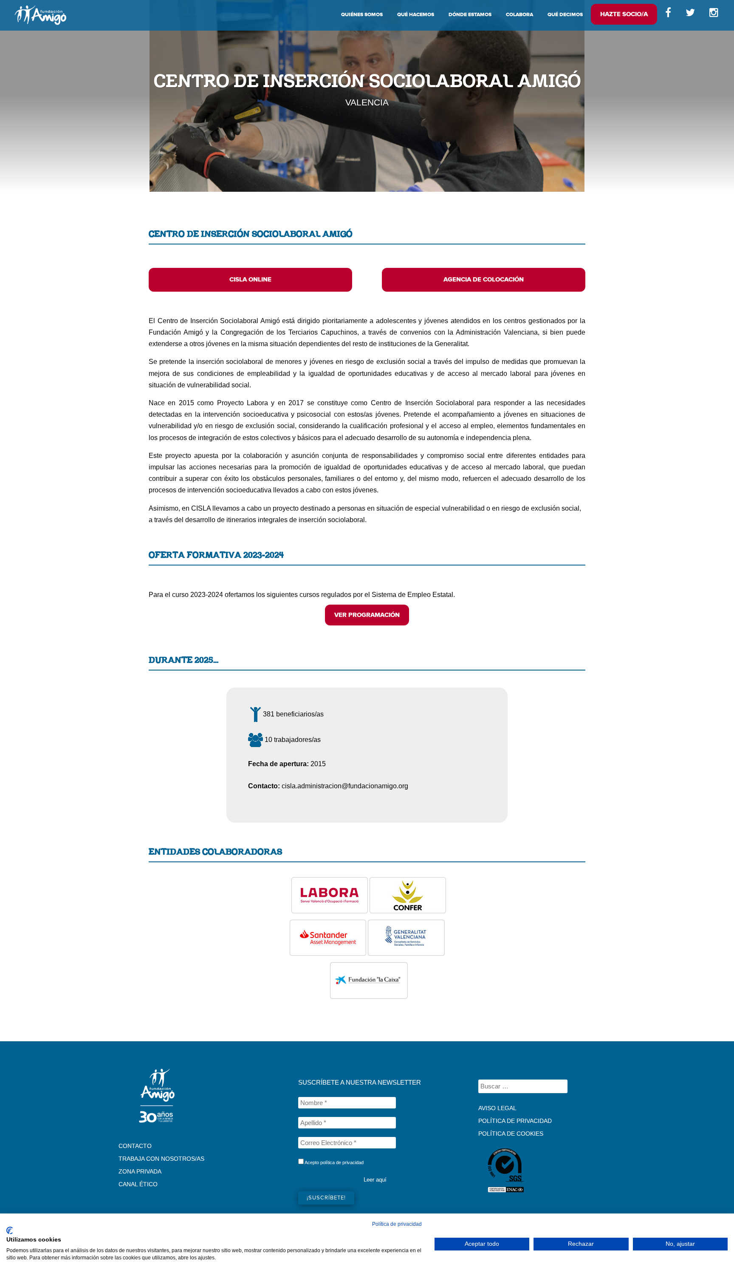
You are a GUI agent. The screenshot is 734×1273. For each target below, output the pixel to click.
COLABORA (519, 14)
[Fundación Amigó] (40, 15)
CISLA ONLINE (250, 280)
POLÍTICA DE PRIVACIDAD (515, 1120)
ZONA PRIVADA (140, 1171)
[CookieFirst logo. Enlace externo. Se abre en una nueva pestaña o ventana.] (9, 1230)
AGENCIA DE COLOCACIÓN (483, 280)
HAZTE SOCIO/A (624, 14)
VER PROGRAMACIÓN (367, 615)
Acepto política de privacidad (334, 1162)
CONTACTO (135, 1145)
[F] (668, 14)
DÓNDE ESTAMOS (470, 14)
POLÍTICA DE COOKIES (510, 1133)
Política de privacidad (397, 1224)
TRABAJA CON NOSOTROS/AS (161, 1158)
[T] (690, 14)
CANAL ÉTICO (138, 1184)
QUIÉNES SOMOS (362, 14)
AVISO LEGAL (497, 1108)
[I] (715, 14)
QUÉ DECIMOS (565, 14)
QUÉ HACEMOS (415, 14)
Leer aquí (375, 1179)
